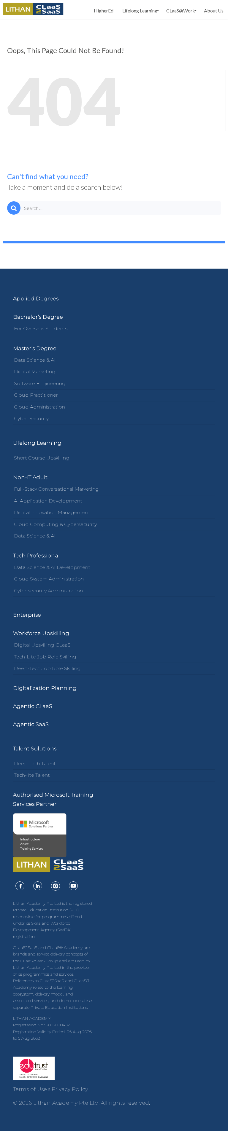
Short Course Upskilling (41, 458)
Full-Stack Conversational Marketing (56, 489)
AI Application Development (48, 501)
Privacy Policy (70, 1089)
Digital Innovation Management (52, 512)
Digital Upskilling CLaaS (42, 645)
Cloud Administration (39, 407)
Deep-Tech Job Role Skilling (47, 668)
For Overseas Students (40, 328)
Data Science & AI (35, 360)
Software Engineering (40, 383)
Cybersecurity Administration (48, 591)
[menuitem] (103, 11)
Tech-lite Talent (32, 775)
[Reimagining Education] (33, 9)
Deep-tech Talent (35, 763)
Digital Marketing (35, 371)
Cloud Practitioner (36, 395)
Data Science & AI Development (52, 567)
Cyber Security (31, 418)
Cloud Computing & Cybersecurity (55, 524)
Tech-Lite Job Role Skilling (45, 657)
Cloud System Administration (49, 579)
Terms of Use (30, 1089)
